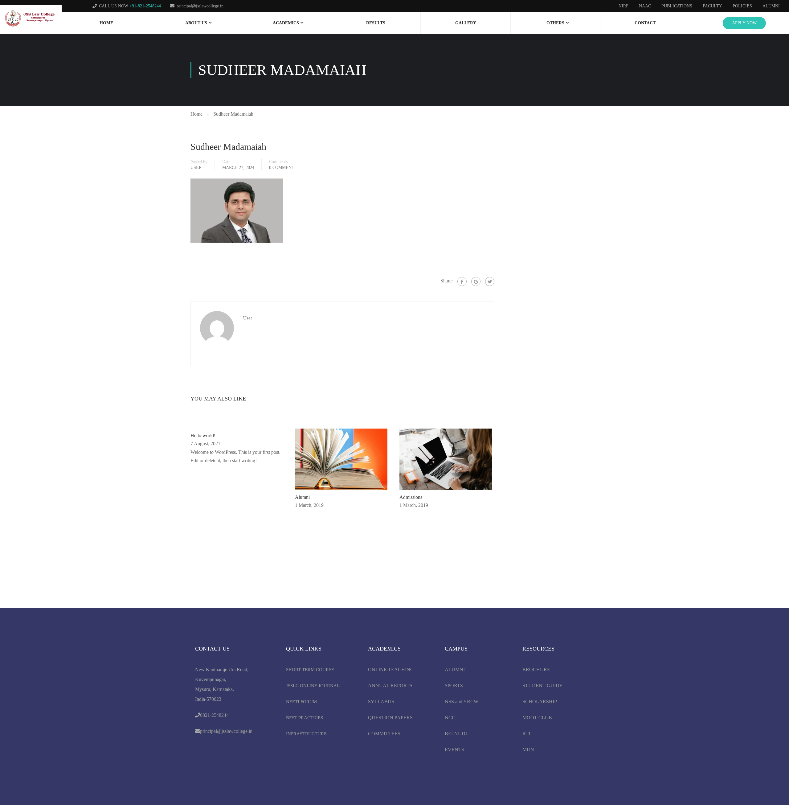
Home (106, 23)
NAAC (645, 6)
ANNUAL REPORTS (390, 685)
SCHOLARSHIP (539, 701)
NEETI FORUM (301, 701)
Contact (645, 23)
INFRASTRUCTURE (306, 733)
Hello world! (202, 435)
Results (375, 23)
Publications (676, 6)
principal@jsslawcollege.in (200, 6)
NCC (450, 717)
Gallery (465, 23)
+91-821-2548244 (145, 6)
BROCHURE (536, 669)
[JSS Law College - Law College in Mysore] (31, 18)
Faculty (712, 6)
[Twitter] (489, 281)
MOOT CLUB (537, 717)
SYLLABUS (381, 701)
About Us (196, 23)
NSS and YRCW (461, 701)
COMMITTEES (385, 733)
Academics (286, 23)
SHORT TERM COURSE (310, 669)
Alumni (771, 6)
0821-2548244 (214, 715)
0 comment (281, 167)
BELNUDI (456, 733)
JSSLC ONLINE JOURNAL (313, 685)
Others (555, 23)
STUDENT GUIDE (542, 685)
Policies (742, 6)
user (196, 167)
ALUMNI (455, 669)
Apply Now (744, 23)
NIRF (623, 6)
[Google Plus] (475, 281)
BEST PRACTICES (304, 717)
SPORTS (454, 685)
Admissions (410, 497)
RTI (526, 733)
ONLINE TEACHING (391, 669)
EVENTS (454, 749)
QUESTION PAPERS (390, 717)
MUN (528, 749)
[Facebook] (462, 281)
